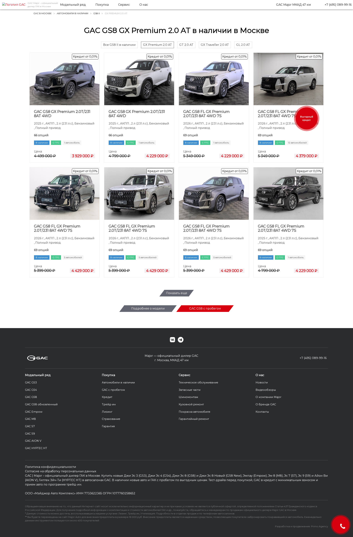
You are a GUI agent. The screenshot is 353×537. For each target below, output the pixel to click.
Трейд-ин (109, 404)
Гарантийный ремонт (194, 419)
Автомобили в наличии (118, 382)
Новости (262, 382)
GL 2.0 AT (243, 45)
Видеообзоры (266, 390)
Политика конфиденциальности (50, 467)
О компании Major (268, 397)
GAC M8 (30, 419)
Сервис (124, 4)
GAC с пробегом (113, 390)
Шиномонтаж (188, 397)
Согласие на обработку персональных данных (60, 471)
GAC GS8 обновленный (41, 404)
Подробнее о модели (148, 308)
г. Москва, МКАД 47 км (171, 360)
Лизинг (107, 411)
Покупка (102, 4)
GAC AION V (33, 440)
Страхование (111, 419)
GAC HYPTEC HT (36, 448)
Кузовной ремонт (191, 404)
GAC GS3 (31, 382)
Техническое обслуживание (198, 382)
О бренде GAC (266, 404)
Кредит (107, 397)
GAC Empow (33, 411)
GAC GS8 (31, 397)
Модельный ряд (73, 4)
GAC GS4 (31, 390)
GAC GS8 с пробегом (205, 308)
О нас (143, 4)
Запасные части (189, 390)
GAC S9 (30, 433)
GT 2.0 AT (186, 45)
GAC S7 (30, 426)
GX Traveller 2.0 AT (215, 45)
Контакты (262, 411)
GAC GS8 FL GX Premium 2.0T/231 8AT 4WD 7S (206, 114)
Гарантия (108, 426)
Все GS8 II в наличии (119, 45)
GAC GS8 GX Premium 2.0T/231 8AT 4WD (62, 114)
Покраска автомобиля (194, 411)
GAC (28, 475)
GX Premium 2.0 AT (157, 45)
